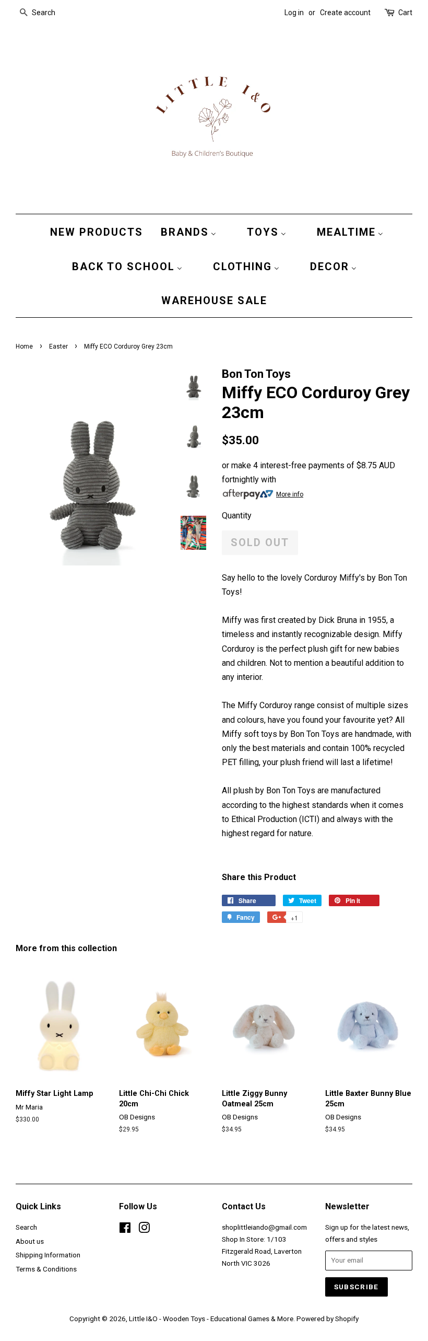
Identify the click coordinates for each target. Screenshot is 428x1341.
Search (26, 1227)
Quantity (237, 516)
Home (24, 346)
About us (30, 1241)
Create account (345, 12)
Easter (58, 346)
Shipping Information (48, 1255)
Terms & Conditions (46, 1269)
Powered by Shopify (327, 1318)
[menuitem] (94, 231)
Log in (294, 12)
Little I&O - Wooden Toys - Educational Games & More (211, 1318)
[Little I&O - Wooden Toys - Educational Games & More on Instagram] (144, 1230)
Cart (405, 12)
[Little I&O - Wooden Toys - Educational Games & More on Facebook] (125, 1230)
